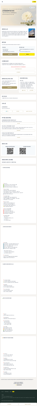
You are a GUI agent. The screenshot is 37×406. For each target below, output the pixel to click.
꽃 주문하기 (18, 72)
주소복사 (17, 111)
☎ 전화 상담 (10, 54)
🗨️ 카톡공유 (27, 54)
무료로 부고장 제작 (28, 404)
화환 (23, 23)
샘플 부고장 (23, 90)
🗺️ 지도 (7, 111)
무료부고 (26, 23)
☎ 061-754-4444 (31, 23)
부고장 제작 (31, 90)
